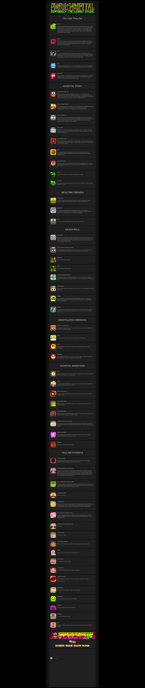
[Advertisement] (72, 653)
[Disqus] (72, 671)
